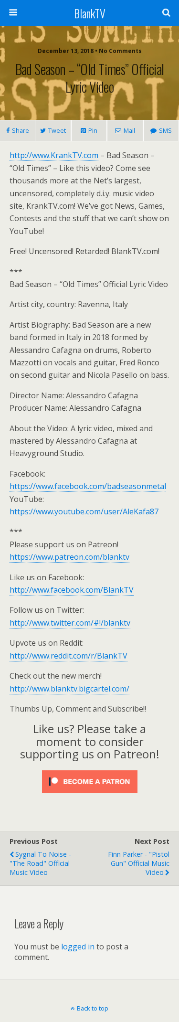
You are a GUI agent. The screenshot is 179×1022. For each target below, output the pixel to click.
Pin (92, 130)
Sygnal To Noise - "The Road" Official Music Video (40, 863)
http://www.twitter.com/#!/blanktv (70, 622)
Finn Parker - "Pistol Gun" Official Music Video (138, 863)
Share (20, 130)
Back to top (92, 1008)
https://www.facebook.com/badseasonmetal (88, 486)
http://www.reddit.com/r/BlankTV (68, 655)
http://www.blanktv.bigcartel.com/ (69, 688)
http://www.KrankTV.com (54, 155)
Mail (129, 130)
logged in (78, 946)
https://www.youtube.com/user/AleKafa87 (84, 511)
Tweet (57, 130)
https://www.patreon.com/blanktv (69, 557)
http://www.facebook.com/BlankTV (72, 590)
